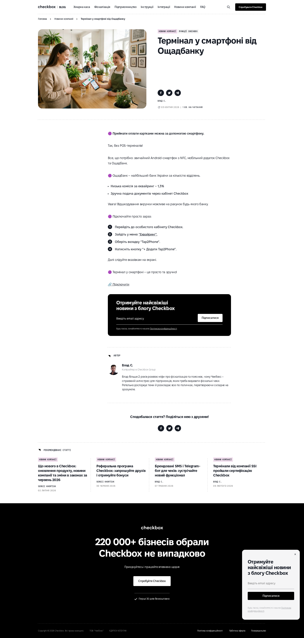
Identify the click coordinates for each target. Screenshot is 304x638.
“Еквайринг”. (148, 234)
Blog (62, 7)
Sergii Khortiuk (47, 486)
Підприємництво (126, 6)
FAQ (202, 6)
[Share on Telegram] (178, 93)
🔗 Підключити (118, 284)
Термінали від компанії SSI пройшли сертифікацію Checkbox (234, 470)
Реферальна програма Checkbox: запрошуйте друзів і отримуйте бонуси (120, 470)
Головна (42, 18)
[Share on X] (169, 93)
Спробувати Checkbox (250, 7)
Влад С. (162, 101)
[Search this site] (228, 7)
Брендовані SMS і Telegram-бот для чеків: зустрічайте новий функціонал (177, 470)
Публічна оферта (237, 631)
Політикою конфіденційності (163, 328)
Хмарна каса (82, 6)
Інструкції (147, 6)
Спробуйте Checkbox (152, 581)
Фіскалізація (102, 6)
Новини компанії (185, 6)
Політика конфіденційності (210, 631)
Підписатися (271, 595)
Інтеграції (164, 6)
